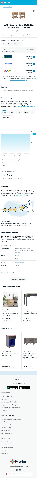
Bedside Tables (7, 7)
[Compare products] (34, 11)
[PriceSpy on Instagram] (20, 470)
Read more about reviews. (21, 195)
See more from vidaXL (7, 273)
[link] (10, 306)
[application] (18, 138)
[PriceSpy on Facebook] (17, 470)
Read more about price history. (26, 106)
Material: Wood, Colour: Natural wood (18, 31)
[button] (3, 44)
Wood (17, 265)
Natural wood (19, 262)
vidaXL (17, 255)
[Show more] (2, 57)
